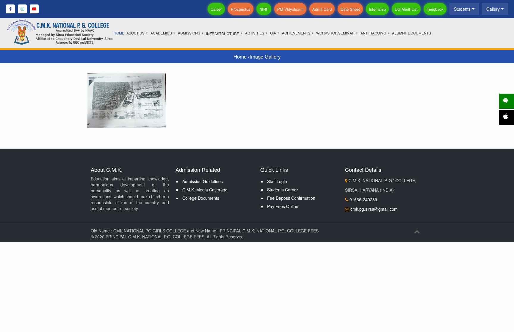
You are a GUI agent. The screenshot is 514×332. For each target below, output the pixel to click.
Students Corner (282, 190)
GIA (273, 32)
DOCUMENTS (419, 32)
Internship (377, 9)
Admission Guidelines (202, 181)
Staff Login (277, 181)
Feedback (435, 9)
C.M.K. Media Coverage (205, 190)
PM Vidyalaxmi (290, 9)
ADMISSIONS (189, 32)
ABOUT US (135, 32)
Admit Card (322, 9)
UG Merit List (406, 9)
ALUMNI (399, 32)
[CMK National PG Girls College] (69, 31)
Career (216, 9)
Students (462, 9)
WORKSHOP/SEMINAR (335, 32)
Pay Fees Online (282, 206)
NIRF (263, 9)
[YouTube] (34, 8)
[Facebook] (10, 8)
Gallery (493, 9)
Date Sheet (350, 9)
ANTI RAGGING (373, 32)
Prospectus (240, 9)
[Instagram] (22, 8)
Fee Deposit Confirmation (291, 198)
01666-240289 (362, 199)
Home (241, 56)
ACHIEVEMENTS (296, 32)
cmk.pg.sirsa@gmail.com (374, 209)
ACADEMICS (161, 32)
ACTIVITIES (254, 32)
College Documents (200, 198)
